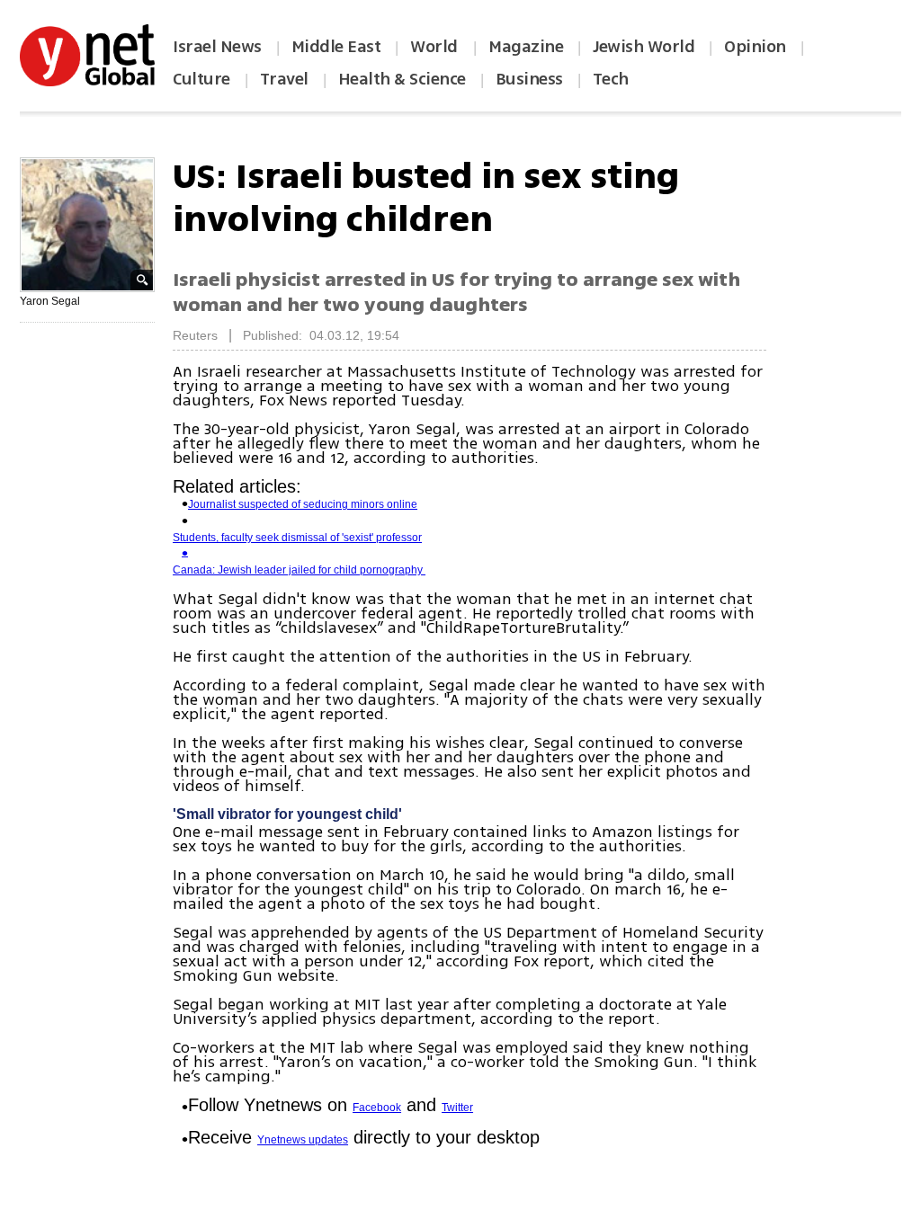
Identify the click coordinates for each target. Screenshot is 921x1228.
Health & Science (402, 79)
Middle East (336, 46)
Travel (284, 79)
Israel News (217, 46)
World (435, 46)
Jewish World (643, 46)
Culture (201, 79)
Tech (611, 79)
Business (529, 79)
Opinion (755, 46)
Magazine (525, 46)
